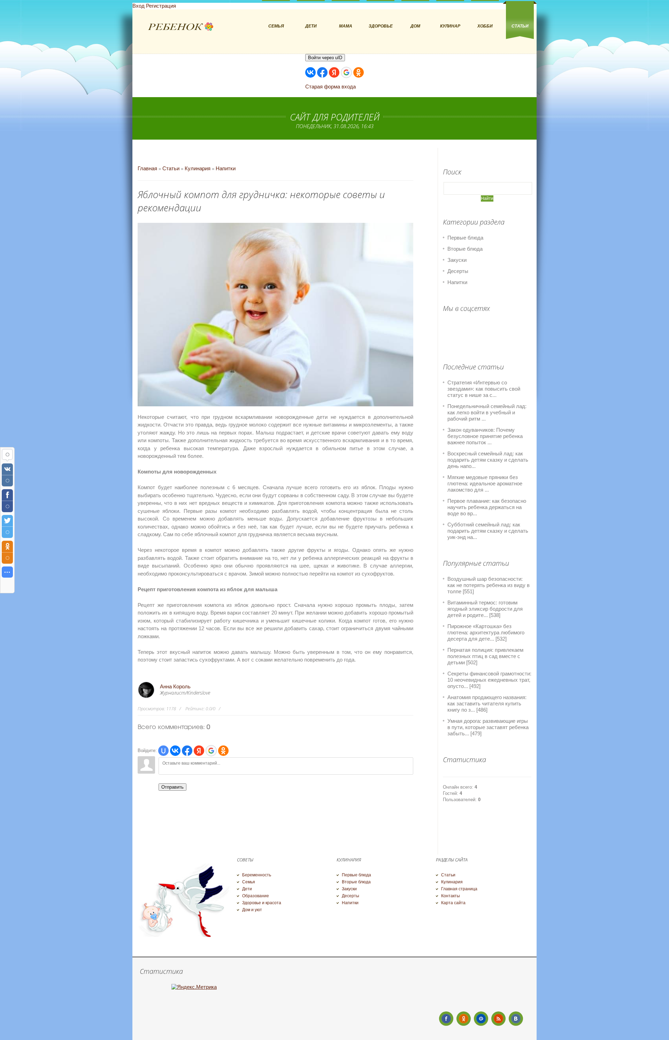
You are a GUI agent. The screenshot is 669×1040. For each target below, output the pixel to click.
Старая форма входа (330, 86)
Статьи (170, 168)
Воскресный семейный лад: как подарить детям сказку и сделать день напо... (487, 460)
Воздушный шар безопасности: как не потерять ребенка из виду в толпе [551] (488, 585)
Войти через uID (325, 57)
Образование (255, 895)
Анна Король (175, 686)
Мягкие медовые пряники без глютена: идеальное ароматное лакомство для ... (484, 483)
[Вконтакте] (516, 1018)
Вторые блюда (465, 249)
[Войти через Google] (346, 72)
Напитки (226, 168)
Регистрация (161, 6)
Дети (247, 888)
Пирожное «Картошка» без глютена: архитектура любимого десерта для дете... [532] (485, 632)
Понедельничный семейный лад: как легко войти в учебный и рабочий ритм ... (486, 412)
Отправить (172, 787)
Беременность (256, 875)
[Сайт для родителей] (181, 27)
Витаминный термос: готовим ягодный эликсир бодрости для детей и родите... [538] (485, 609)
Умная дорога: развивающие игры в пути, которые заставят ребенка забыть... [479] (488, 727)
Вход (138, 6)
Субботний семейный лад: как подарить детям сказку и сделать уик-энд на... (487, 531)
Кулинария (197, 168)
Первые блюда (465, 238)
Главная (147, 168)
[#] (463, 1018)
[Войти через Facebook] (322, 72)
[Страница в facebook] (446, 1018)
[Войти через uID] (163, 750)
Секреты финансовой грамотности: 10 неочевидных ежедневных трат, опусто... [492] (489, 680)
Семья (248, 881)
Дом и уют (252, 909)
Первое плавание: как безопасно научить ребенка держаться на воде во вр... (486, 507)
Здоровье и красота (261, 902)
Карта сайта (453, 902)
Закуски (457, 260)
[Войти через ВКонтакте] (310, 72)
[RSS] (498, 1018)
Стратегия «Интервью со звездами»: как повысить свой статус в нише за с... (483, 389)
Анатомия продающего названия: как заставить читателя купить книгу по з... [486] (486, 703)
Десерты (457, 271)
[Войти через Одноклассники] (358, 72)
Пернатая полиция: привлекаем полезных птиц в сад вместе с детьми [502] (485, 656)
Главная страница (459, 888)
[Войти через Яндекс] (334, 72)
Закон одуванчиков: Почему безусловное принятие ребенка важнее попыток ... (485, 436)
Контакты (450, 895)
